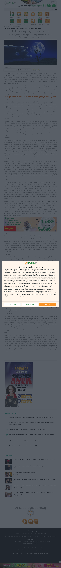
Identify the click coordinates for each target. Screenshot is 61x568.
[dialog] (30, 284)
